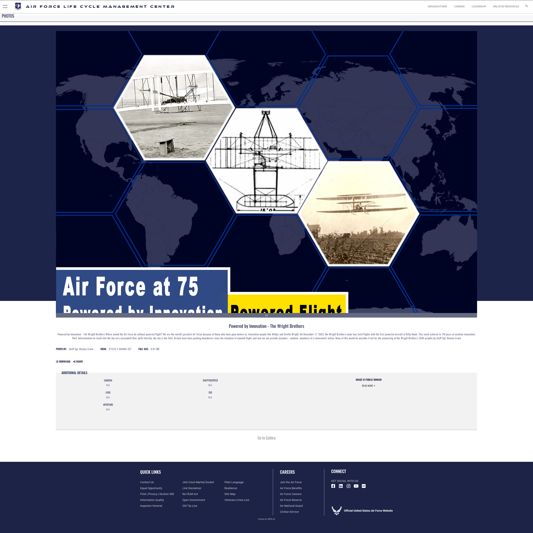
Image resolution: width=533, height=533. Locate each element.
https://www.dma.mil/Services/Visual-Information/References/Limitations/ (355, 396)
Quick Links (150, 472)
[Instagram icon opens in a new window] (348, 486)
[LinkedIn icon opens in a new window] (341, 486)
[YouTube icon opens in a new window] (356, 486)
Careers (287, 472)
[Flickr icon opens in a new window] (364, 486)
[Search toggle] (526, 7)
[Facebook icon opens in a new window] (333, 486)
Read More (368, 385)
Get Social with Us (344, 481)
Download (64, 361)
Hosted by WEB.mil (266, 519)
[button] (4, 6)
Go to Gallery (267, 438)
